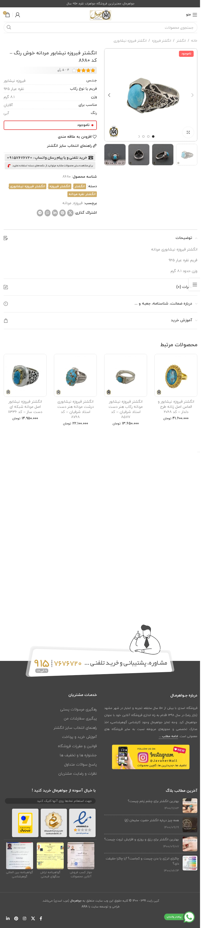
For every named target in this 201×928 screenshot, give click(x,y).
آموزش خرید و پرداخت (79, 736)
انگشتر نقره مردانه (82, 194)
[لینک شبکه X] (70, 213)
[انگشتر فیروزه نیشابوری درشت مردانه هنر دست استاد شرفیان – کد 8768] (75, 375)
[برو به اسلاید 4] (138, 136)
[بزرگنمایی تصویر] (188, 132)
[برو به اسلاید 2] (148, 136)
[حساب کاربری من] (18, 15)
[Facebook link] (41, 918)
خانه (194, 40)
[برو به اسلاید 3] (143, 136)
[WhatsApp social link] (47, 213)
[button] (192, 95)
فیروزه (78, 203)
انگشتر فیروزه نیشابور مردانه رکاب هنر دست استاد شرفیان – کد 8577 (126, 409)
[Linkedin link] (55, 213)
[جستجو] (9, 27)
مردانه (67, 203)
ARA (85, 906)
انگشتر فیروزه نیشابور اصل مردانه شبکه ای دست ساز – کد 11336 (25, 406)
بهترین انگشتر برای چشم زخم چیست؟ (153, 801)
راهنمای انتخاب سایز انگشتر (75, 727)
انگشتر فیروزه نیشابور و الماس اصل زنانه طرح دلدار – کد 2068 (176, 406)
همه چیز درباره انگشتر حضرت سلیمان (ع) (152, 820)
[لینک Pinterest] (62, 213)
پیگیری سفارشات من (80, 718)
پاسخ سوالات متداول (80, 764)
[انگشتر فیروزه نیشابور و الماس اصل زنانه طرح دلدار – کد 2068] (176, 375)
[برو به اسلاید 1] (153, 136)
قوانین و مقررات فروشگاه (77, 746)
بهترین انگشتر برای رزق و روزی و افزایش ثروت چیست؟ (141, 839)
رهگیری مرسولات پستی (78, 709)
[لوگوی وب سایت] (100, 14)
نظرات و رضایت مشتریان (77, 773)
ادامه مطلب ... (168, 736)
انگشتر (181, 40)
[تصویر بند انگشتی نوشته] (190, 805)
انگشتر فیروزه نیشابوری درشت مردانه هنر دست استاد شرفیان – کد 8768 (75, 409)
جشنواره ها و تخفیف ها (78, 755)
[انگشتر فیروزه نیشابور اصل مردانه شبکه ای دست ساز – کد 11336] (25, 375)
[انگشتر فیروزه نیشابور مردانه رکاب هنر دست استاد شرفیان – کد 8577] (125, 375)
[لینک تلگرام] (40, 213)
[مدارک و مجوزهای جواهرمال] (80, 855)
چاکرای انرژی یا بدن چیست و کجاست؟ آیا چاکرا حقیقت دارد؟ (142, 861)
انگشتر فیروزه (161, 40)
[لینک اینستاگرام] (24, 918)
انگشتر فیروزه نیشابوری (130, 40)
